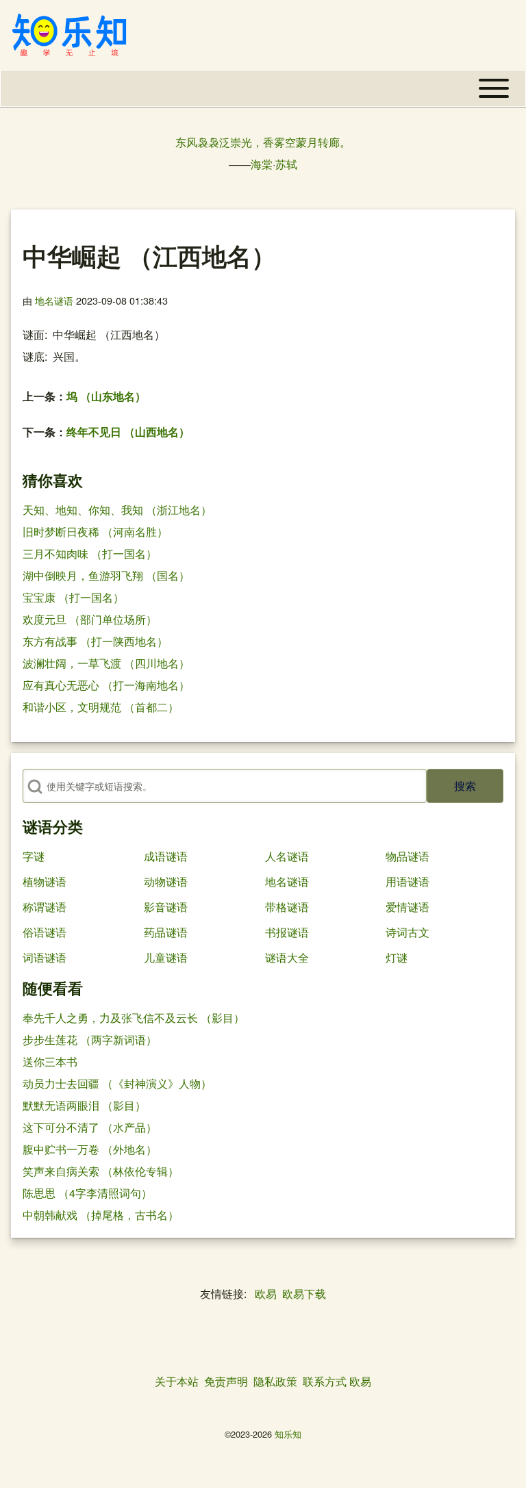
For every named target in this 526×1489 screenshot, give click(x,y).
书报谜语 (287, 932)
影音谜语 (166, 907)
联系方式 (325, 1381)
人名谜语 (287, 856)
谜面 (34, 334)
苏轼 (286, 164)
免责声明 (226, 1381)
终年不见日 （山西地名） (128, 432)
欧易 (266, 1293)
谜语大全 (287, 957)
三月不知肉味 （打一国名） (90, 553)
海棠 (262, 164)
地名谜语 (54, 300)
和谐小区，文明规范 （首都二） (101, 707)
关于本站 (177, 1381)
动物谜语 (166, 881)
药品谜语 (166, 932)
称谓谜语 (44, 907)
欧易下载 (304, 1293)
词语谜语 (44, 957)
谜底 (34, 356)
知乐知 (288, 1433)
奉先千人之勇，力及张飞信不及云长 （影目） (134, 1018)
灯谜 (397, 957)
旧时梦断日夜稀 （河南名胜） (95, 531)
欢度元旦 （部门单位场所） (90, 619)
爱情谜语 (407, 907)
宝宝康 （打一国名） (73, 597)
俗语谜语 (44, 932)
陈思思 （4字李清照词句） (87, 1193)
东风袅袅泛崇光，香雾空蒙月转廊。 (263, 142)
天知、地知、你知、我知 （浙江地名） (117, 510)
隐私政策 (275, 1381)
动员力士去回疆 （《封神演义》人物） (117, 1083)
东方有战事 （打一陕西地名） (95, 641)
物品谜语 (407, 856)
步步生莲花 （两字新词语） (90, 1039)
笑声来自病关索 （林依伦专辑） (101, 1171)
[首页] (69, 35)
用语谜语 (407, 881)
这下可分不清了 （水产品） (90, 1127)
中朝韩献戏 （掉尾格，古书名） (101, 1215)
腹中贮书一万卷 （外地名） (90, 1149)
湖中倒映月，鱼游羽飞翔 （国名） (106, 575)
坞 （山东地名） (106, 396)
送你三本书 (50, 1061)
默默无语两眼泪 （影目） (84, 1105)
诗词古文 (407, 932)
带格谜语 (287, 907)
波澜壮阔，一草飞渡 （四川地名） (106, 663)
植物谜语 (44, 881)
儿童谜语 (166, 957)
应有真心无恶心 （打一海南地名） (106, 685)
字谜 (34, 856)
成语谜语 (166, 856)
